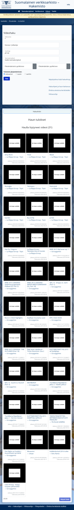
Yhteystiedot (39, 506)
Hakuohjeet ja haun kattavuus (59, 86)
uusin (19, 74)
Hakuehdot (37, 111)
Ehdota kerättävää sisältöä (56, 506)
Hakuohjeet (17, 506)
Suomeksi (4, 21)
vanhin (28, 74)
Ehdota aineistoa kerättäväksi (59, 90)
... (34, 66)
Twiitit (54, 11)
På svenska (12, 21)
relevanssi (9, 74)
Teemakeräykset (28, 11)
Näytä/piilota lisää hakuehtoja (59, 79)
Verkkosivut (39, 11)
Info (68, 5)
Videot (47, 11)
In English (21, 21)
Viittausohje (53, 94)
